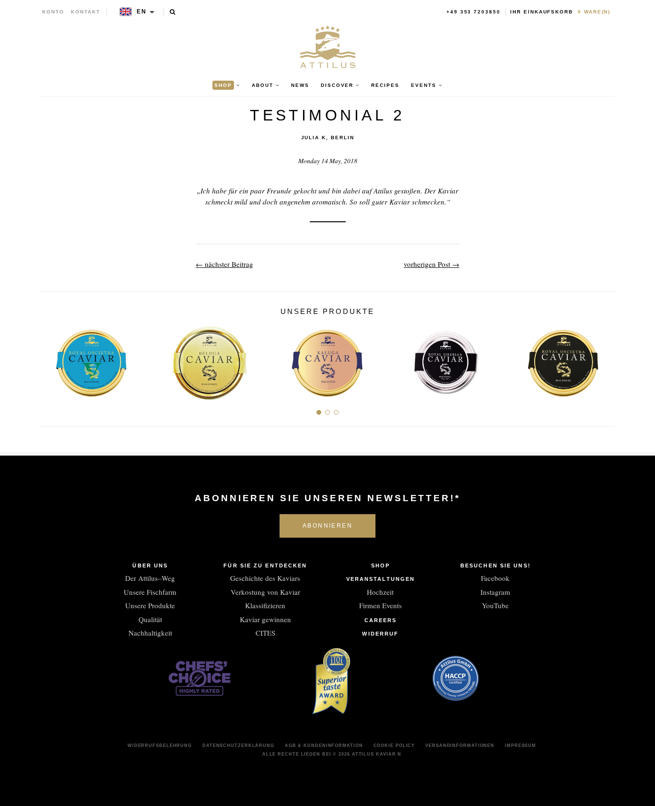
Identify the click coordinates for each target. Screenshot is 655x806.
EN (142, 11)
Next (604, 359)
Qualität (150, 619)
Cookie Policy (394, 745)
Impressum (520, 745)
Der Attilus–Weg (150, 578)
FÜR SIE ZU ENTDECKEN (265, 565)
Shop (380, 565)
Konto (53, 11)
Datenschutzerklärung (238, 745)
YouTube (495, 605)
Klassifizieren (265, 605)
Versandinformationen (459, 745)
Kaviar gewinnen (265, 619)
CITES (265, 633)
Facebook (495, 578)
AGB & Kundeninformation (324, 745)
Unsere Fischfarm (150, 592)
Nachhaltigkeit (150, 633)
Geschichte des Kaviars (265, 578)
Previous (50, 359)
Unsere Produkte (150, 605)
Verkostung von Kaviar (265, 592)
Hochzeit (380, 592)
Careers (380, 620)
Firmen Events (380, 605)
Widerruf (380, 634)
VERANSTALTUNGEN (380, 579)
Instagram (495, 592)
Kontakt (85, 11)
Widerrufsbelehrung (160, 745)
